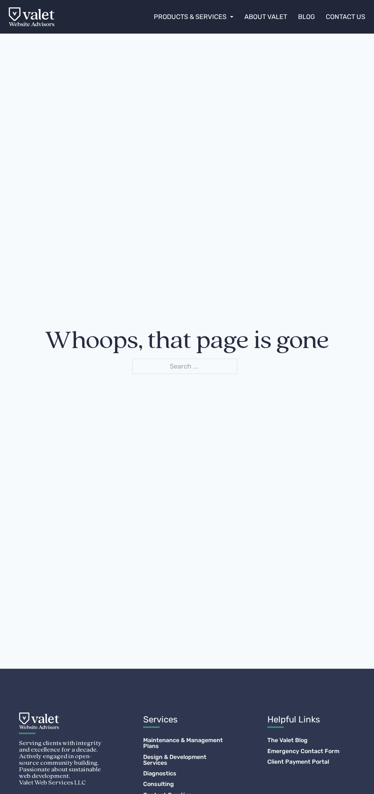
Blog (306, 17)
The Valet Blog (287, 740)
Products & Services (190, 17)
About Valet (265, 17)
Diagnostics (159, 773)
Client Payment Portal (298, 762)
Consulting (158, 784)
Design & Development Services (174, 760)
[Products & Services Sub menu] (231, 17)
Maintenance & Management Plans (183, 743)
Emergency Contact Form (303, 751)
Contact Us (345, 17)
